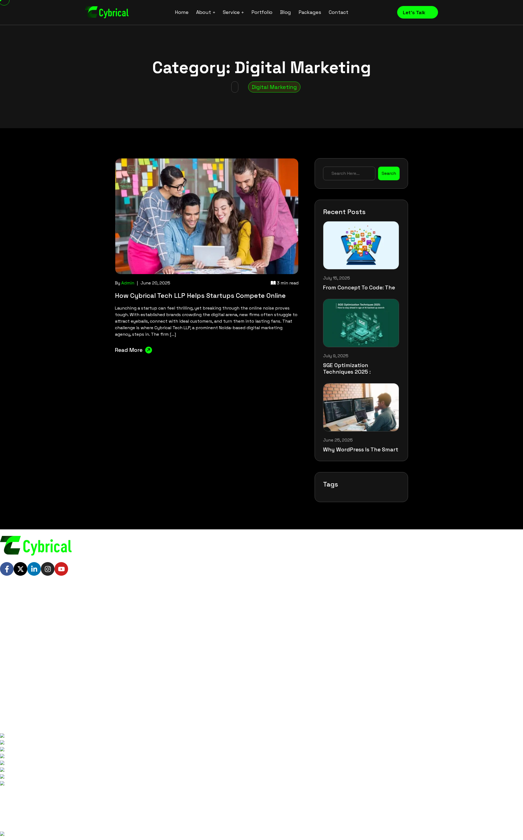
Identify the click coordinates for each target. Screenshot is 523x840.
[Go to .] (234, 87)
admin (127, 283)
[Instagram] (47, 569)
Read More (128, 349)
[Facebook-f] (7, 569)
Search (389, 173)
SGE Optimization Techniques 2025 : (347, 368)
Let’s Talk (415, 12)
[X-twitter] (20, 569)
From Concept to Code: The (359, 287)
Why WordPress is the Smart (360, 449)
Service (231, 12)
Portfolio (261, 12)
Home (181, 12)
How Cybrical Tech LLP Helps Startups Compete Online (200, 295)
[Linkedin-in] (34, 569)
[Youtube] (61, 569)
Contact (338, 12)
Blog (285, 12)
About (203, 12)
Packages (310, 12)
